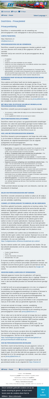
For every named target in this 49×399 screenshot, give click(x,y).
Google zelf (40, 267)
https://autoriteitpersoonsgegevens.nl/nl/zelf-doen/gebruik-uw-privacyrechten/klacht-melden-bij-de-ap (21, 338)
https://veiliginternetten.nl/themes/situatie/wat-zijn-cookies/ (20, 241)
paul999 (34, 379)
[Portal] (24, 5)
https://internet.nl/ (35, 362)
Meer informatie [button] (15, 396)
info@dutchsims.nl (7, 41)
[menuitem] (5, 11)
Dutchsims (28, 373)
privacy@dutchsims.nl (40, 99)
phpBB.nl (31, 377)
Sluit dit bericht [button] (43, 392)
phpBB (18, 375)
